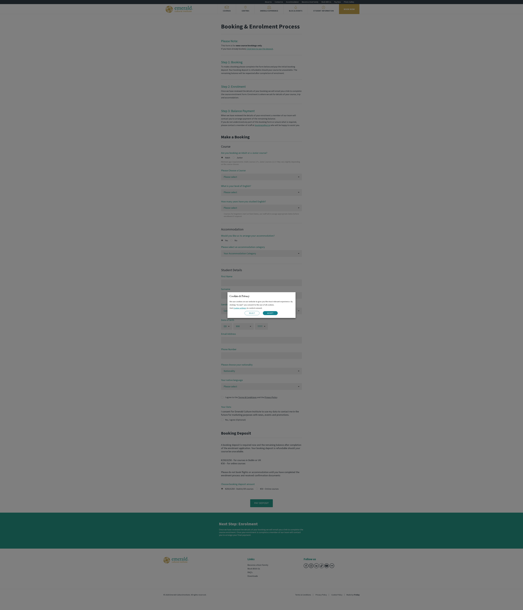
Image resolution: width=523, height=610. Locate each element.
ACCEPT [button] (270, 313)
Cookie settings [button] (239, 308)
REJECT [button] (252, 313)
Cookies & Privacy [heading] (239, 296)
